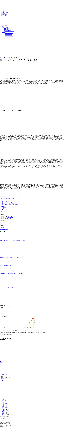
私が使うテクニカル (8, 35)
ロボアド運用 (4, 396)
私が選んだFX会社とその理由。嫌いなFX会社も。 (10, 204)
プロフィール (4, 15)
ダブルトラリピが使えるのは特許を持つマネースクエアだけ (10, 198)
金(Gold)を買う (4, 414)
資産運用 (3, 413)
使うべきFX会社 (5, 12)
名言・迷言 (4, 401)
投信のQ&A (4, 402)
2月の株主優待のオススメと (12, 287)
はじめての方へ (4, 10)
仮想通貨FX (4, 11)
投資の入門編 (4, 403)
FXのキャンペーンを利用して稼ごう (8, 203)
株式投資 (3, 408)
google (4, 208)
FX (2, 380)
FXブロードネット (8, 30)
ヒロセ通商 (7, 28)
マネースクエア (9, 218)
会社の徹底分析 (4, 399)
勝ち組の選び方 (4, 400)
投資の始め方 (4, 404)
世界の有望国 (4, 397)
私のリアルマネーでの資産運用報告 (8, 202)
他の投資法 (4, 398)
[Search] (11, 8)
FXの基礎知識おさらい (9, 33)
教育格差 (3, 406)
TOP (1, 362)
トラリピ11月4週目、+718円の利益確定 (14, 295)
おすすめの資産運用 (5, 201)
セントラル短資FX (8, 29)
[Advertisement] (32, 50)
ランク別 (3, 395)
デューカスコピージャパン (9, 31)
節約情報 (3, 411)
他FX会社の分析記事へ (4, 229)
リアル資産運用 (4, 14)
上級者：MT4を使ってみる (9, 37)
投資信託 (3, 405)
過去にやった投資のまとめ (6, 373)
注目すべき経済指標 (8, 34)
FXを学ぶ (3, 13)
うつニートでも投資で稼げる (7, 372)
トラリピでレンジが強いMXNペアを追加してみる (16, 291)
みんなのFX (5, 227)
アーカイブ (2, 377)
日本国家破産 (4, 407)
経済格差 (3, 412)
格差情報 (3, 409)
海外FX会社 (4, 410)
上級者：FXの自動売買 (9, 36)
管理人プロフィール (5, 374)
